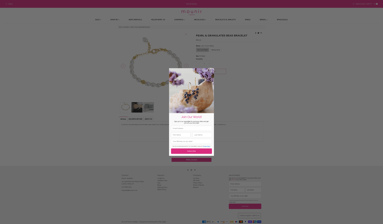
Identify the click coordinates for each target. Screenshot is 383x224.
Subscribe (191, 151)
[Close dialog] (210, 70)
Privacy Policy (206, 146)
